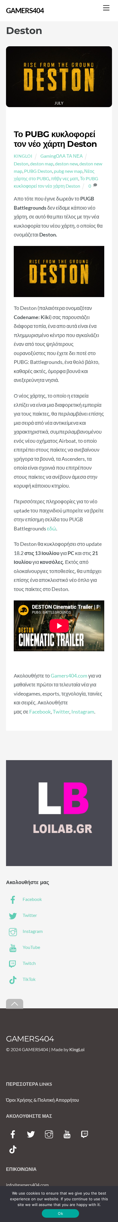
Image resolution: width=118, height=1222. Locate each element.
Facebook (40, 711)
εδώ (51, 528)
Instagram (82, 711)
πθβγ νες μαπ (64, 178)
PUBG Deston (38, 171)
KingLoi (23, 156)
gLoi (80, 1049)
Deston (21, 163)
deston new (66, 163)
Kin (72, 1049)
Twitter (61, 711)
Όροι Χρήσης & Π (23, 1100)
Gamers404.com (69, 675)
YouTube (31, 947)
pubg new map (68, 171)
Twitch (29, 963)
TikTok (29, 979)
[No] (98, 1204)
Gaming (48, 156)
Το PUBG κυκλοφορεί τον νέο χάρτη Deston (55, 139)
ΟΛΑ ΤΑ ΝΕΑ (69, 156)
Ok (60, 1213)
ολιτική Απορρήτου (60, 1100)
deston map (41, 163)
